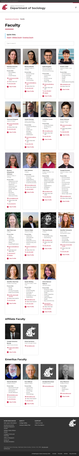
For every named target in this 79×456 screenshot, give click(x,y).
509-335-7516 (30, 144)
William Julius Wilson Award (10, 431)
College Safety (23, 423)
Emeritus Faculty (28, 37)
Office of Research (9, 438)
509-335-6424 (12, 399)
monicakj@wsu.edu (13, 198)
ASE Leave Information (10, 423)
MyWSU (66, 453)
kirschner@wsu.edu (49, 386)
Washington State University (9, 1)
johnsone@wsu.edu (31, 185)
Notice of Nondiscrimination (9, 440)
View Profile (12, 86)
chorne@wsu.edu (48, 131)
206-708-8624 (47, 308)
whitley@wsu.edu (31, 299)
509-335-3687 (30, 252)
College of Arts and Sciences (9, 434)
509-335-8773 (12, 203)
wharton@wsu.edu (66, 393)
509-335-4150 (30, 400)
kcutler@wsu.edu (66, 84)
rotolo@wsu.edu (48, 240)
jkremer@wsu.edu (66, 196)
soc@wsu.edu (7, 448)
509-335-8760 (47, 196)
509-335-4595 (45, 447)
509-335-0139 (30, 88)
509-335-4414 (47, 245)
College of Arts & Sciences (17, 6)
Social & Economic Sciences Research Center (9, 426)
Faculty (9, 37)
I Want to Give (39, 423)
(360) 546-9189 (65, 131)
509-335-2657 (65, 251)
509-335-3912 (47, 136)
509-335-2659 (30, 303)
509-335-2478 (12, 129)
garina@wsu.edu (31, 345)
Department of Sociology (27, 8)
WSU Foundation (39, 425)
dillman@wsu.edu (31, 396)
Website (46, 93)
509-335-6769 (12, 83)
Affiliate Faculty (17, 37)
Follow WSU (72, 453)
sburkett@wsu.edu (13, 395)
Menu (76, 7)
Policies (60, 453)
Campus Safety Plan (24, 425)
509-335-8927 (47, 91)
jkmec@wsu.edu (48, 191)
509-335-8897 (30, 189)
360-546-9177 (12, 253)
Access (54, 453)
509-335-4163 (12, 300)
